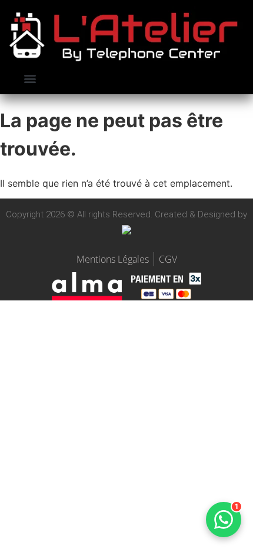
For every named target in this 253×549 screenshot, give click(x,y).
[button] (30, 78)
